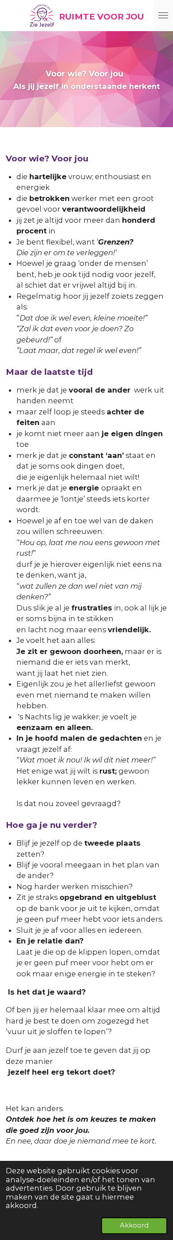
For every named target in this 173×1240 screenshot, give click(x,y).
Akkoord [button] (134, 1225)
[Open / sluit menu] (163, 15)
